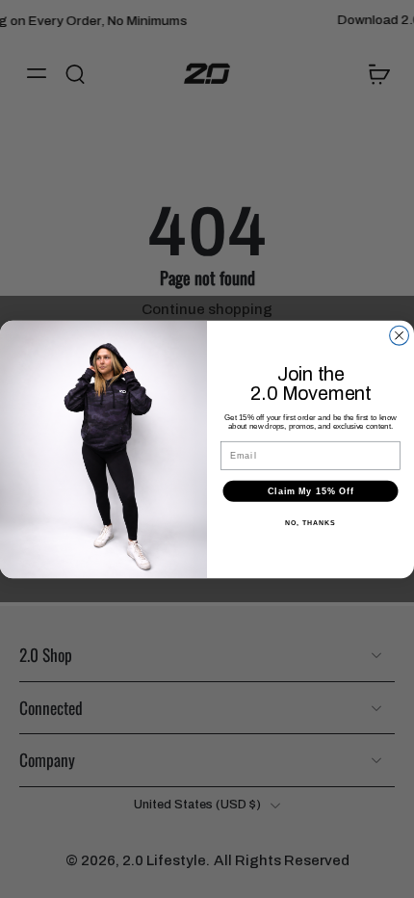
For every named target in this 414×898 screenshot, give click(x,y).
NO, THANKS (310, 523)
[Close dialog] (399, 335)
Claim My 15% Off (311, 491)
